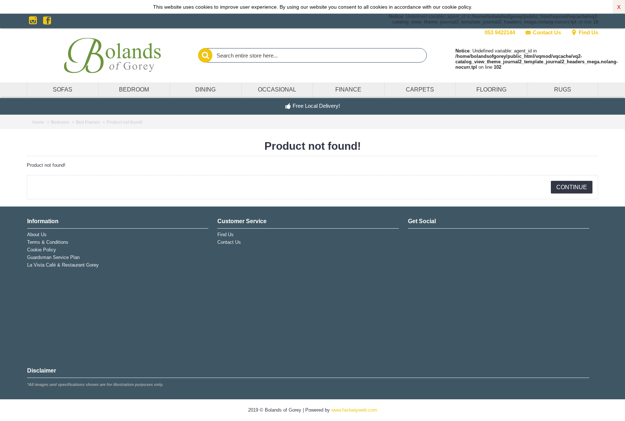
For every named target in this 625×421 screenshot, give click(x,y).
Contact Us (547, 32)
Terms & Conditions (47, 242)
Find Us (588, 32)
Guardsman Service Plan (53, 257)
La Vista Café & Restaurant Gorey (63, 265)
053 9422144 (500, 32)
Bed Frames (88, 122)
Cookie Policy (41, 249)
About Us (37, 234)
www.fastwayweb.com (354, 410)
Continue (571, 187)
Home (38, 122)
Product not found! (125, 122)
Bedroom (60, 122)
